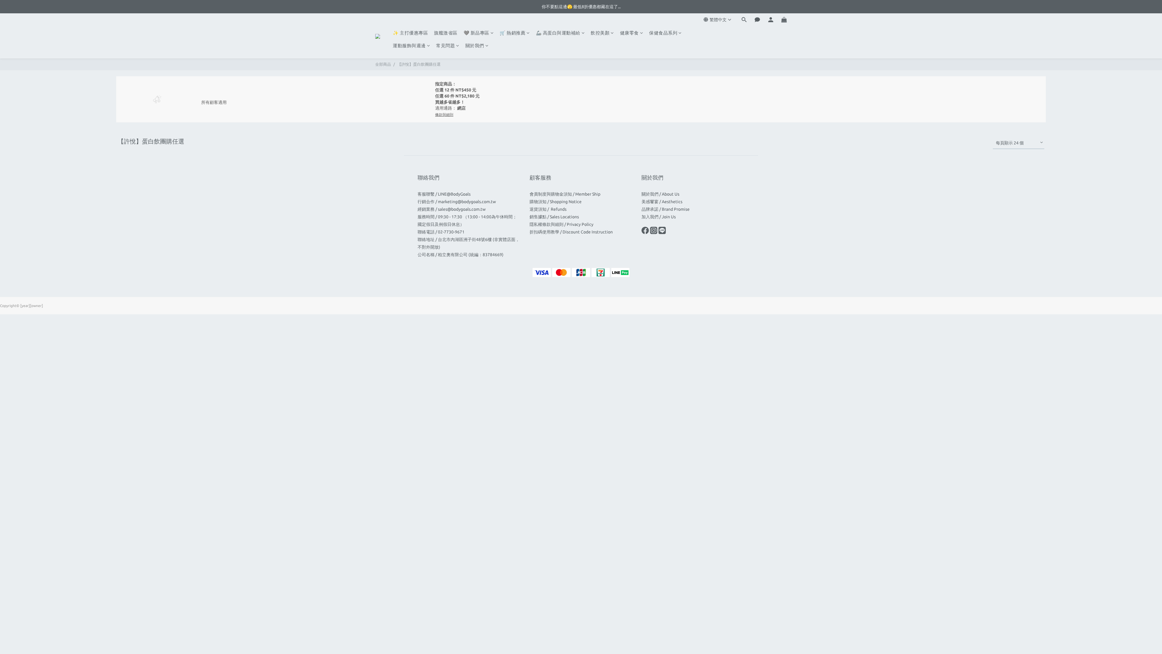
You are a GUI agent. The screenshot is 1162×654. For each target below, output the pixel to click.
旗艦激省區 (446, 32)
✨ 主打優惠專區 (410, 32)
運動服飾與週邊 (409, 45)
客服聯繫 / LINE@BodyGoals (444, 194)
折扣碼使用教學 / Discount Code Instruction (571, 232)
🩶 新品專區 (476, 32)
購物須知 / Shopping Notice (556, 201)
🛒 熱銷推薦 (512, 32)
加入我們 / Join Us (659, 216)
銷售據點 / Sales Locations (554, 216)
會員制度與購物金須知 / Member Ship (565, 194)
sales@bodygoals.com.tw (462, 209)
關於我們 (474, 45)
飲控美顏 (600, 32)
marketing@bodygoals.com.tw (467, 201)
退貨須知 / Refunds (548, 209)
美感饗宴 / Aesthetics (662, 201)
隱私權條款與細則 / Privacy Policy (561, 224)
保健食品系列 (663, 32)
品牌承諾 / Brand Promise (666, 209)
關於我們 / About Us (660, 194)
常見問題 (445, 45)
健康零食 (629, 32)
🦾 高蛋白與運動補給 (558, 32)
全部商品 (383, 64)
